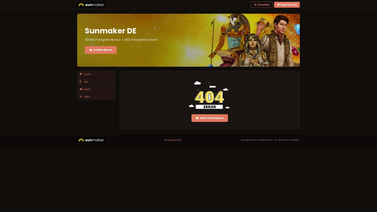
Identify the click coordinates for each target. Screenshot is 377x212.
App (86, 81)
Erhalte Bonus (102, 50)
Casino (87, 74)
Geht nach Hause (212, 118)
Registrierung (289, 4)
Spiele (87, 89)
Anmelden (263, 4)
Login (87, 96)
